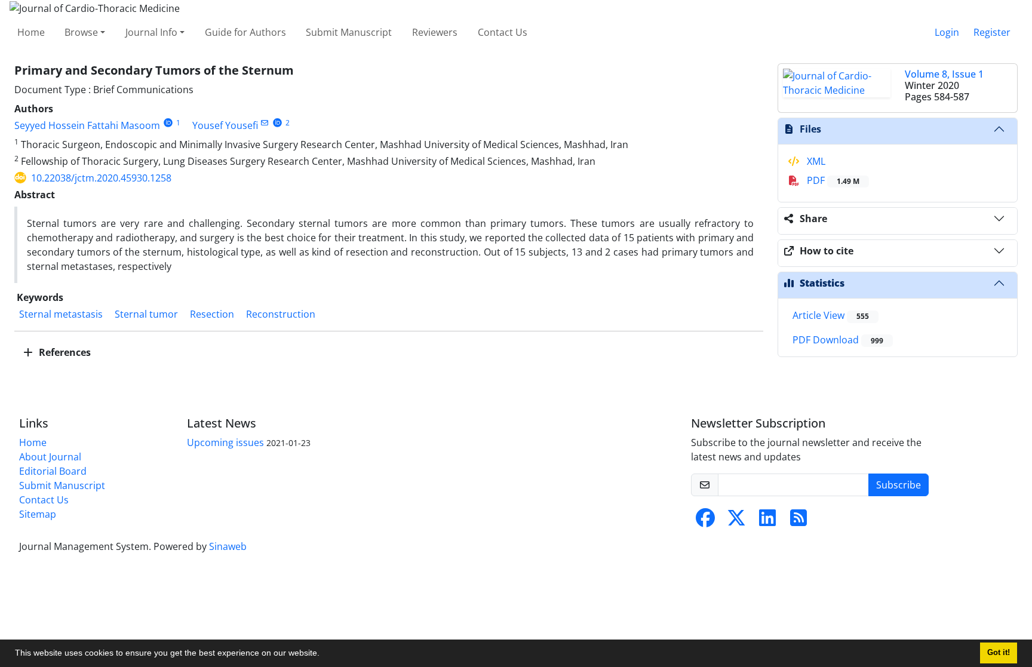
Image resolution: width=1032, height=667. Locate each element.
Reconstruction (280, 314)
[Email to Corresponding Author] (264, 123)
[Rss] (798, 521)
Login (947, 32)
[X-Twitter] (736, 521)
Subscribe (898, 484)
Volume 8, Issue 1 (944, 74)
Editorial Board (53, 471)
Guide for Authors (245, 32)
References (63, 352)
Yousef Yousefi (225, 125)
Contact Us (502, 32)
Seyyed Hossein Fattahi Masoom (87, 125)
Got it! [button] (998, 652)
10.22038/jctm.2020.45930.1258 (101, 178)
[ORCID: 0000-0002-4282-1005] (277, 123)
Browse (81, 32)
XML (814, 161)
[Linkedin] (767, 521)
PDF (831, 180)
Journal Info (151, 32)
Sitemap (37, 514)
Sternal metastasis (61, 314)
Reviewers (434, 32)
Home (31, 32)
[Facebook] (705, 521)
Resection (212, 314)
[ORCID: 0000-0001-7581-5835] (168, 123)
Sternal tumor (146, 314)
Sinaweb (228, 546)
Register (991, 32)
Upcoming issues (225, 442)
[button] (323, 654)
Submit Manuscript (349, 32)
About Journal (50, 456)
